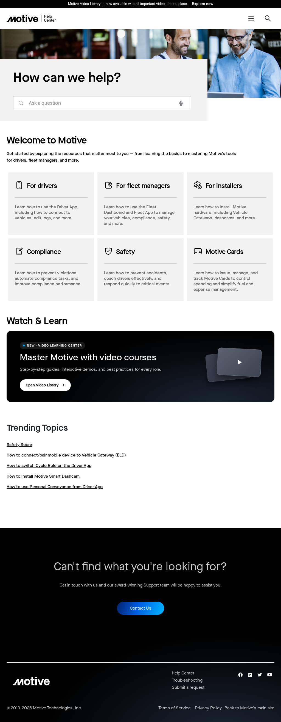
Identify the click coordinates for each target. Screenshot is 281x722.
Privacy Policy (208, 708)
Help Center (183, 673)
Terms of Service (174, 708)
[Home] (31, 18)
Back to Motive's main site (249, 708)
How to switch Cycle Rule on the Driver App (49, 465)
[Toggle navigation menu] (251, 18)
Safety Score (19, 444)
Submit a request (188, 687)
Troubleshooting (187, 680)
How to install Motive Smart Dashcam (43, 476)
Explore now (202, 4)
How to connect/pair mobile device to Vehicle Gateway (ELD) (66, 455)
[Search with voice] (181, 103)
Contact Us (140, 608)
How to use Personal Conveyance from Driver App (55, 486)
